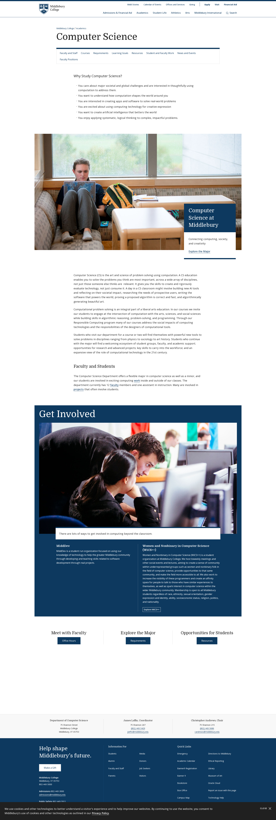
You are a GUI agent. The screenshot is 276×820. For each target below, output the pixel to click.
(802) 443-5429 (138, 728)
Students (112, 753)
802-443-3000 (57, 791)
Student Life (159, 12)
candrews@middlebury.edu (207, 731)
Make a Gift (50, 767)
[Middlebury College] (52, 8)
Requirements (100, 53)
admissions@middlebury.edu (52, 794)
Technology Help (216, 797)
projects (79, 389)
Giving (192, 4)
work (137, 380)
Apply (207, 4)
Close (264, 808)
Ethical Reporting (216, 761)
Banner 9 (181, 775)
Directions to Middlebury (219, 753)
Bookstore (182, 783)
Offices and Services (175, 4)
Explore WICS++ (151, 609)
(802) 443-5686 (207, 728)
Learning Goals (120, 53)
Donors (142, 761)
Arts (187, 12)
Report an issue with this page (222, 790)
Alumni (111, 761)
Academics (142, 12)
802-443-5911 (59, 801)
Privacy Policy (100, 813)
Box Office (182, 790)
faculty (114, 385)
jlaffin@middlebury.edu (137, 731)
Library (211, 768)
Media (142, 753)
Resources (137, 53)
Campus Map (183, 797)
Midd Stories (133, 4)
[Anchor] (223, 224)
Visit (217, 4)
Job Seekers (144, 768)
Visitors (142, 775)
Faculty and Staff (68, 53)
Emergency (182, 753)
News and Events (186, 53)
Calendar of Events (152, 4)
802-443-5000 (45, 784)
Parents (111, 775)
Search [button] (233, 12)
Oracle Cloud (214, 783)
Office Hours (69, 640)
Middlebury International (208, 12)
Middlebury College (65, 28)
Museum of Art (215, 775)
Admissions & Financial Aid (117, 12)
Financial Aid (230, 4)
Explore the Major (199, 251)
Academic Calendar (186, 761)
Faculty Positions (69, 59)
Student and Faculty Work (160, 53)
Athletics (176, 12)
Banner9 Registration (187, 768)
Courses (85, 53)
